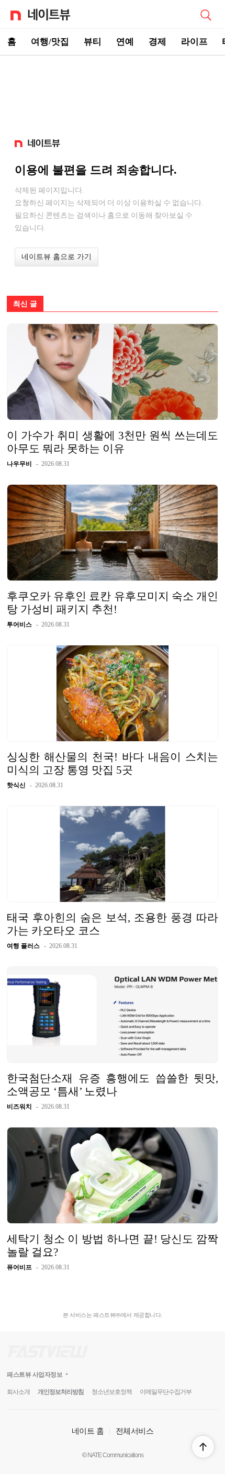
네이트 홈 (88, 1430)
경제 (157, 42)
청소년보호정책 (112, 1391)
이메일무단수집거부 (166, 1391)
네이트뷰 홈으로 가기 (56, 257)
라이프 (194, 42)
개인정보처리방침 (61, 1391)
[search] (206, 14)
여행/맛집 (50, 42)
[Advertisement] (112, 92)
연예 (125, 42)
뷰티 (93, 42)
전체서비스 (135, 1430)
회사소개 (18, 1391)
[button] (203, 1447)
